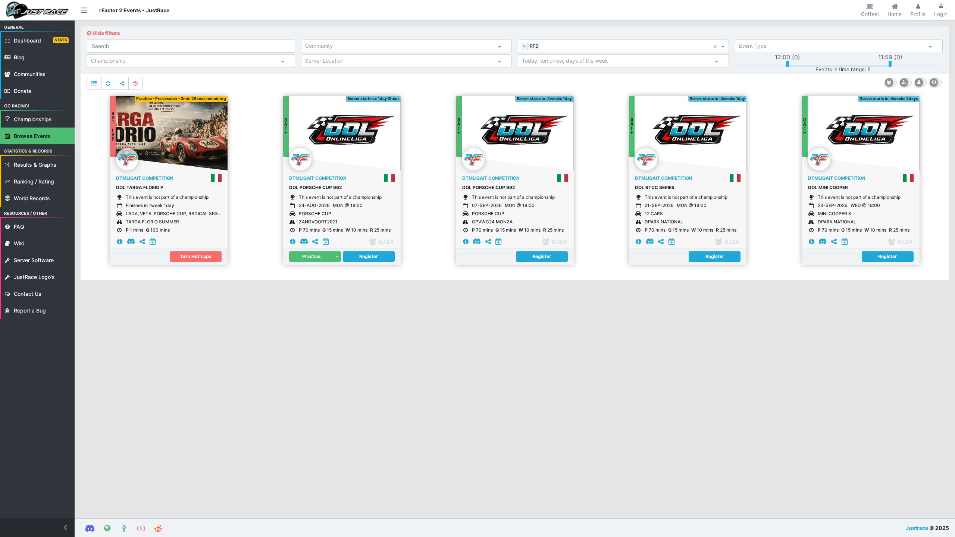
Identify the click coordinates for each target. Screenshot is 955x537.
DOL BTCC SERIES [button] (654, 187)
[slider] (787, 64)
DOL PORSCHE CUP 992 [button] (315, 187)
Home (894, 14)
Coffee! (870, 14)
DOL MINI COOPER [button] (828, 187)
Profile (918, 14)
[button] (37, 527)
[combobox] (400, 47)
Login (941, 14)
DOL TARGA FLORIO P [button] (139, 187)
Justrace (917, 528)
